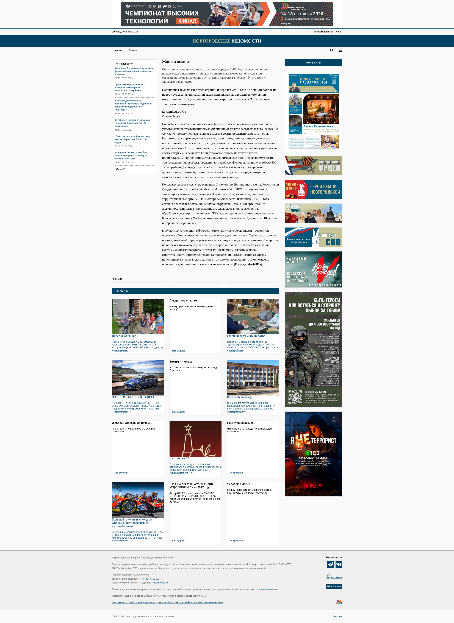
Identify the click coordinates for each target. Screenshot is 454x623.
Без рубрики (121, 350)
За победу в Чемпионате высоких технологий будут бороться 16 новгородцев (132, 123)
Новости (117, 50)
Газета (133, 50)
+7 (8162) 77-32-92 (149, 578)
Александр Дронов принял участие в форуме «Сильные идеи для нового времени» (134, 71)
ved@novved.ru (160, 582)
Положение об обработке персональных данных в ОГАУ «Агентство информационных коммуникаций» (167, 602)
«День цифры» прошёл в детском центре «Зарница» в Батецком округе (132, 139)
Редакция (337, 616)
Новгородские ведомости (263, 589)
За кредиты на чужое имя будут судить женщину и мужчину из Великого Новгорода (131, 155)
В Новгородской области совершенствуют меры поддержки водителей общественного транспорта (133, 105)
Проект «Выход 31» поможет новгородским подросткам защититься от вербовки (130, 87)
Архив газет (313, 62)
